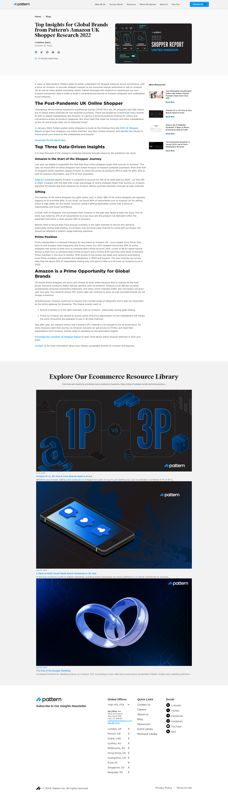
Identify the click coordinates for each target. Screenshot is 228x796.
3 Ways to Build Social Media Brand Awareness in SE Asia (66, 573)
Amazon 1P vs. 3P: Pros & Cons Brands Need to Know (64, 476)
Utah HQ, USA (116, 704)
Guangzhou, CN (117, 757)
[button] (36, 52)
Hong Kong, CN (117, 752)
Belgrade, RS (115, 772)
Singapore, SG (116, 767)
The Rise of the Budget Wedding (53, 670)
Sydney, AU (114, 743)
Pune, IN (112, 762)
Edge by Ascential (44, 179)
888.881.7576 (114, 723)
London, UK (115, 728)
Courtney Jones (43, 42)
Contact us (40, 345)
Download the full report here (50, 140)
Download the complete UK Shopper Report (58, 336)
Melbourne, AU (116, 748)
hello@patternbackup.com (120, 721)
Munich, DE (114, 733)
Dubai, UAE (114, 738)
